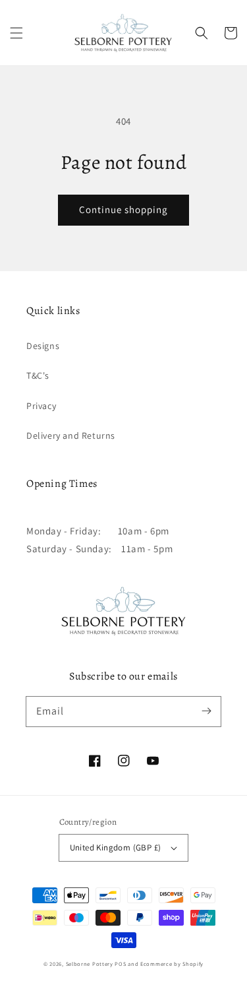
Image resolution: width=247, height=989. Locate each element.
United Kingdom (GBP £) (115, 847)
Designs (42, 346)
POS (120, 963)
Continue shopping (123, 209)
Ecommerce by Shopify (172, 963)
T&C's (37, 375)
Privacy (41, 406)
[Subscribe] (206, 711)
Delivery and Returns (70, 435)
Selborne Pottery (89, 963)
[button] (16, 33)
